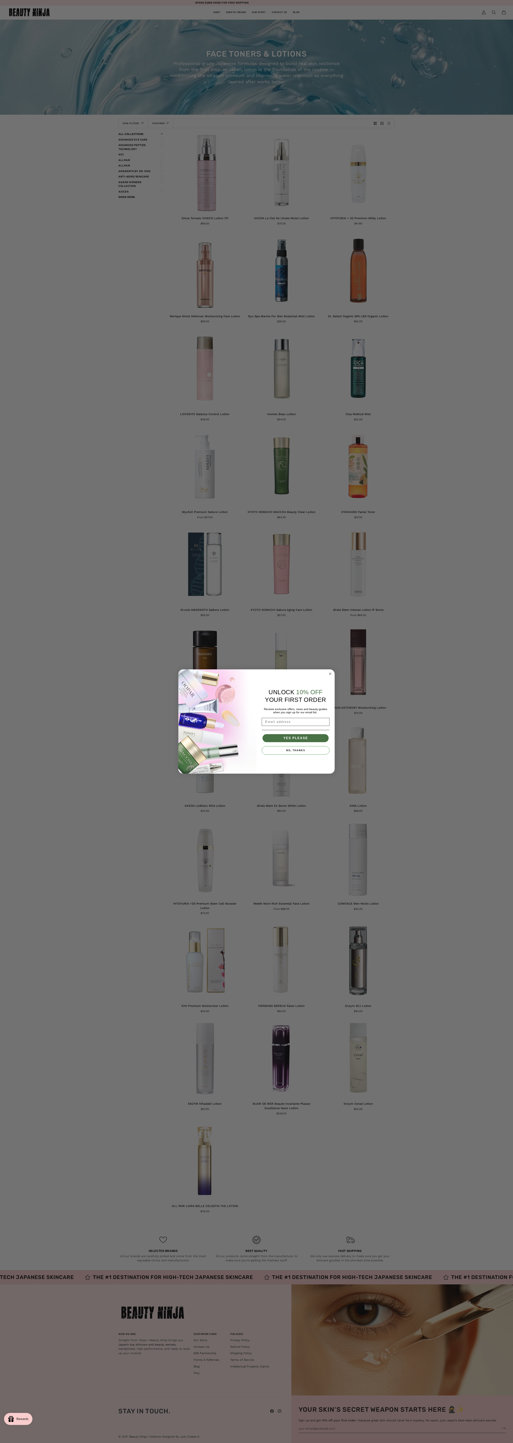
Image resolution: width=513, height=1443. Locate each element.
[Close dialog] (330, 673)
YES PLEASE (295, 738)
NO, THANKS (295, 750)
